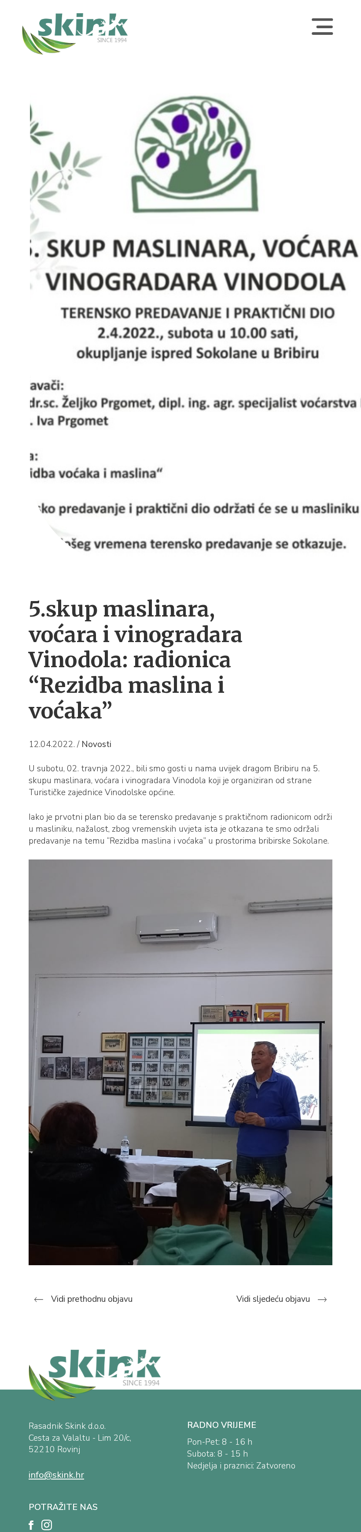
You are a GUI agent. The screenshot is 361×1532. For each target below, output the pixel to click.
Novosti (96, 744)
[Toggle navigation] (322, 34)
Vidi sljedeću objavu (274, 1299)
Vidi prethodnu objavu (91, 1299)
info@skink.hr (56, 1474)
